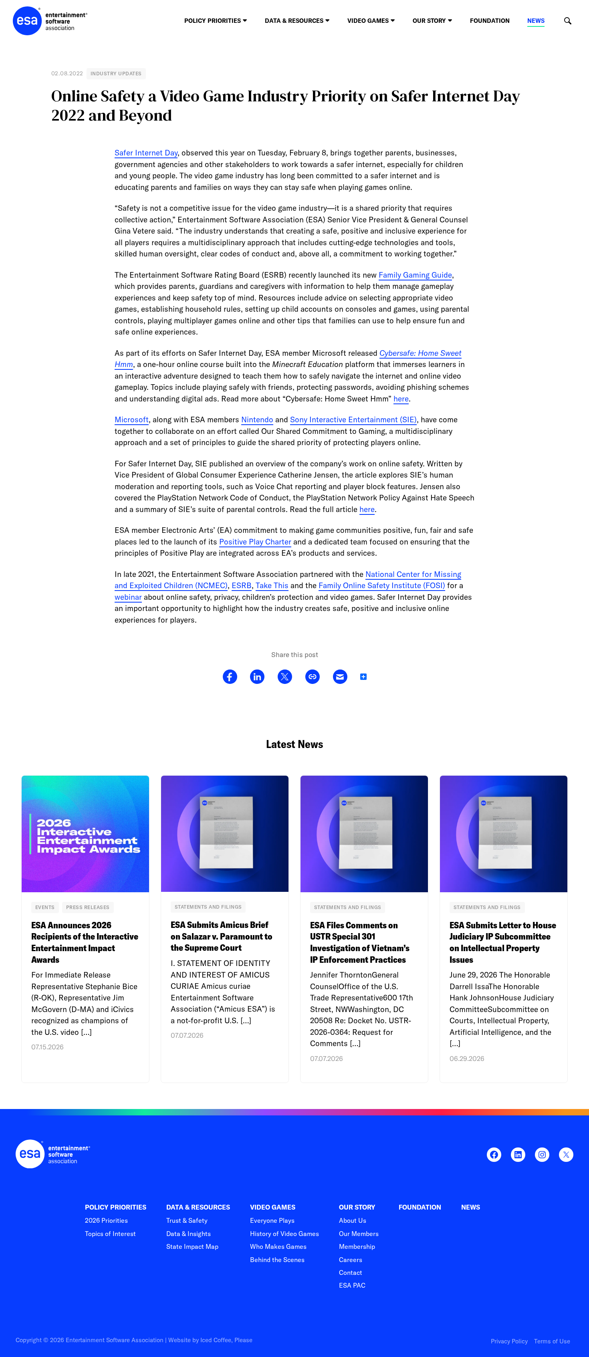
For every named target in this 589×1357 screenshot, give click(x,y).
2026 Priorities (106, 1220)
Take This (272, 585)
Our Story (357, 1207)
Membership (357, 1246)
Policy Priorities (115, 1207)
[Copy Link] (312, 677)
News (536, 20)
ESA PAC (352, 1285)
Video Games (272, 1207)
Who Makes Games (278, 1246)
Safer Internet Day (146, 152)
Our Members (359, 1234)
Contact (350, 1272)
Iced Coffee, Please (226, 1340)
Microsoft (132, 419)
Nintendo (257, 419)
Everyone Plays (272, 1220)
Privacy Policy (509, 1341)
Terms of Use (552, 1341)
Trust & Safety (187, 1220)
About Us (352, 1220)
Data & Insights (188, 1234)
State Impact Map (192, 1246)
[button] (568, 21)
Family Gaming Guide (415, 275)
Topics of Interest (110, 1234)
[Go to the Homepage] (50, 20)
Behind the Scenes (277, 1260)
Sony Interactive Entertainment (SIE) (353, 419)
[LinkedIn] (257, 677)
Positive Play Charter (255, 541)
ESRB (242, 585)
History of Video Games (284, 1234)
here (401, 398)
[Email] (340, 677)
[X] (285, 677)
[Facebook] (230, 677)
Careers (350, 1260)
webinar (128, 597)
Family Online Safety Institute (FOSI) (382, 585)
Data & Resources (198, 1207)
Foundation (490, 20)
